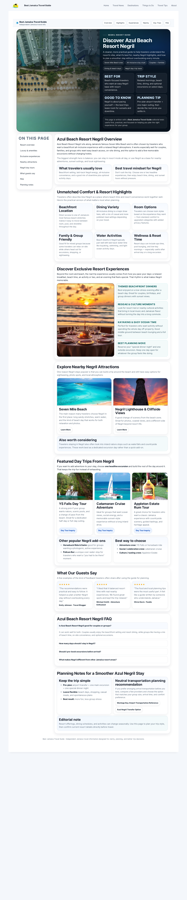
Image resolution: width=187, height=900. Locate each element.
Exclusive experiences (30, 156)
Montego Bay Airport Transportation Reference (137, 703)
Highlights (120, 23)
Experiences (134, 23)
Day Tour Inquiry (68, 530)
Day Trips (157, 23)
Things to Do (148, 5)
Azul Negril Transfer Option (129, 709)
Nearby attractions (28, 162)
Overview (108, 23)
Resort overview (27, 145)
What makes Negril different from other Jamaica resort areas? (88, 659)
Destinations (133, 5)
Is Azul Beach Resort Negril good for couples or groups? (85, 625)
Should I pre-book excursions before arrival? (80, 651)
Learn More (66, 430)
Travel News (118, 5)
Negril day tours (27, 167)
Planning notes (26, 184)
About (174, 5)
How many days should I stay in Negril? (77, 643)
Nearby (146, 23)
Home (106, 5)
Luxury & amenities (28, 150)
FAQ (167, 23)
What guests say (27, 173)
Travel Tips (162, 5)
